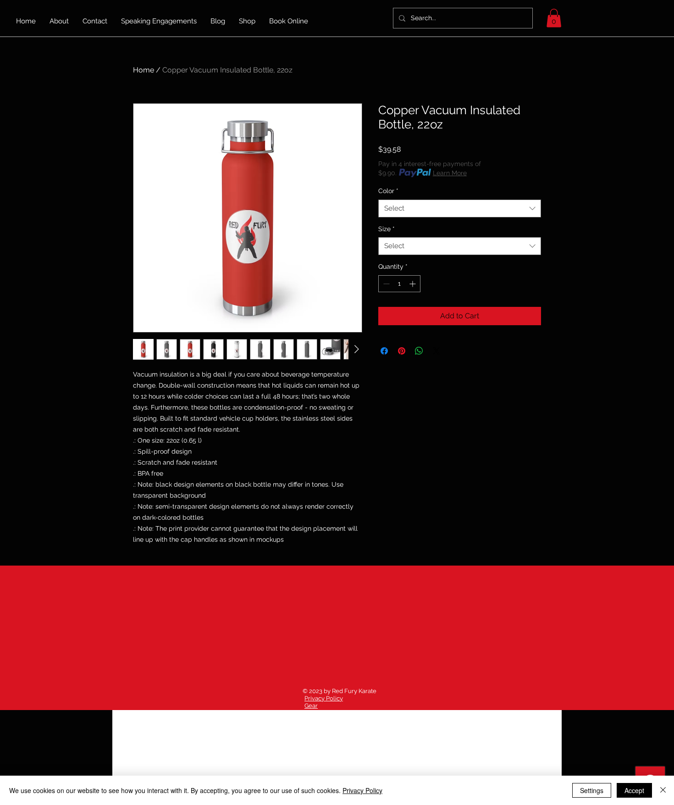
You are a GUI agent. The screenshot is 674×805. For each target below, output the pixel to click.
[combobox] (459, 208)
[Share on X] (436, 350)
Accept (634, 790)
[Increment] (413, 284)
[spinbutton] (399, 284)
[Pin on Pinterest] (401, 350)
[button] (554, 18)
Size (386, 229)
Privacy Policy (323, 698)
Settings (591, 790)
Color (388, 190)
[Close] (662, 790)
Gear (311, 705)
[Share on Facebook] (384, 350)
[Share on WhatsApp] (419, 350)
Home (143, 70)
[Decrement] (385, 284)
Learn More (450, 173)
